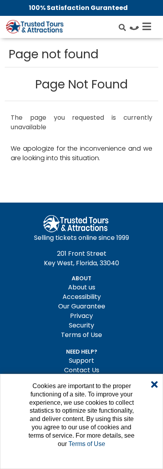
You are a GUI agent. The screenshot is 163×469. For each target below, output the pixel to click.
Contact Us (81, 370)
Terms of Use (81, 334)
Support (81, 360)
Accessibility (82, 296)
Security (81, 325)
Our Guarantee (81, 306)
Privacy (81, 315)
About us (81, 287)
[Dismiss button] (154, 384)
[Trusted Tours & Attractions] (34, 27)
